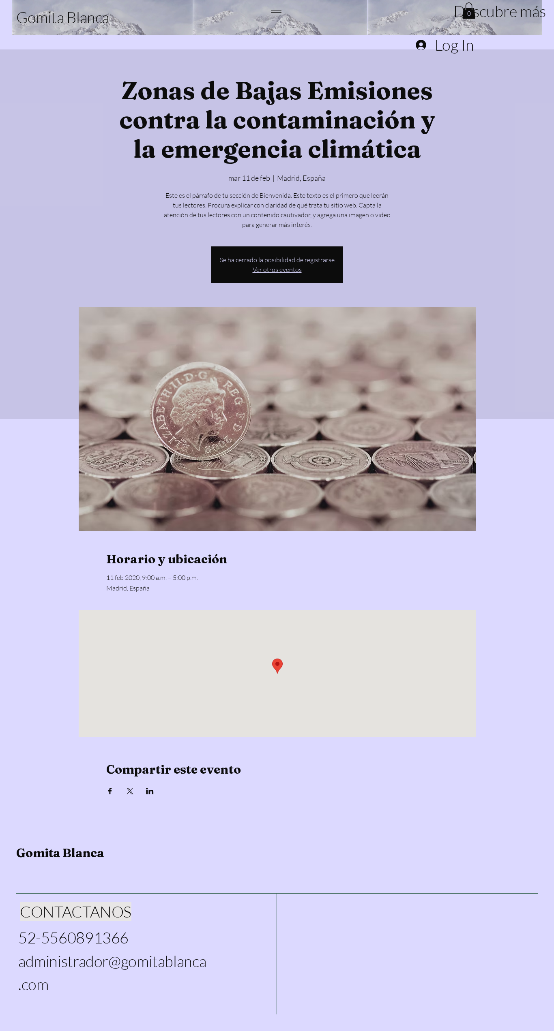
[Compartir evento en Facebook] (110, 791)
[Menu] (276, 11)
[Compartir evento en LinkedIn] (150, 791)
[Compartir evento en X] (130, 791)
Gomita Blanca (60, 852)
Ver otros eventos (277, 269)
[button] (495, 11)
